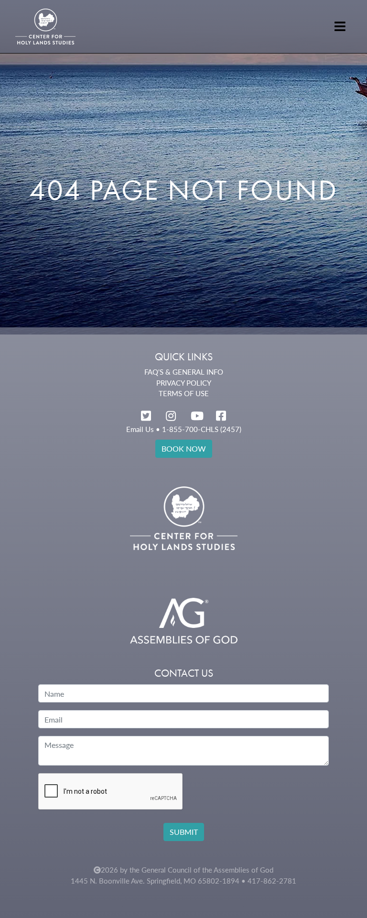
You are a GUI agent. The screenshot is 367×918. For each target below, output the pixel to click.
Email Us (140, 429)
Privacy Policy (183, 383)
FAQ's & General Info (183, 372)
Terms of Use (184, 393)
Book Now (184, 448)
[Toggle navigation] (340, 26)
